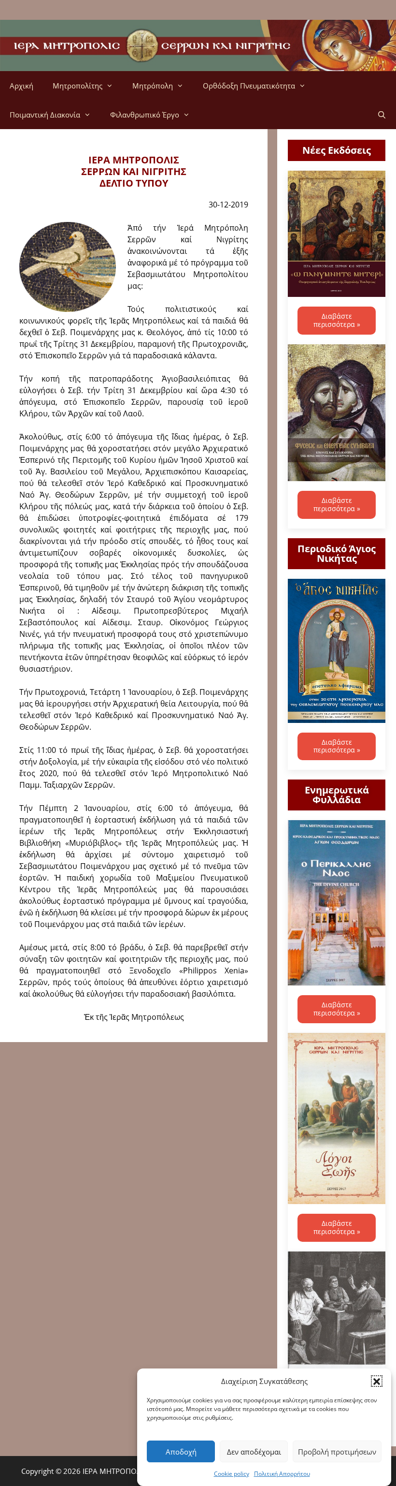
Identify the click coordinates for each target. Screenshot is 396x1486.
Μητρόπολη (152, 85)
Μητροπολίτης (77, 85)
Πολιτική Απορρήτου (282, 1474)
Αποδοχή (181, 1452)
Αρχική (21, 85)
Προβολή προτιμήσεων (337, 1452)
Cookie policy (231, 1474)
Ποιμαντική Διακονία (45, 114)
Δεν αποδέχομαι (254, 1452)
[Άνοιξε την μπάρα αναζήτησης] (382, 114)
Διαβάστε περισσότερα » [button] (336, 320)
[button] (377, 1381)
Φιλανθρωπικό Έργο (144, 114)
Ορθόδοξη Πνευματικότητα (249, 85)
